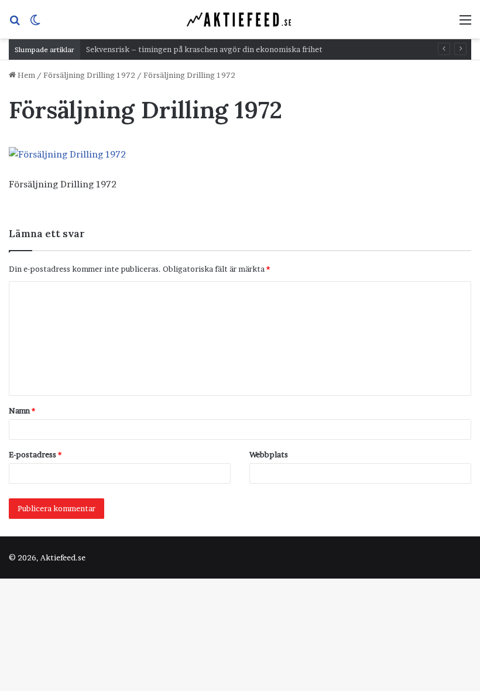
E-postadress (35, 454)
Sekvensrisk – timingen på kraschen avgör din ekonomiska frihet (204, 49)
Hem (25, 75)
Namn (22, 410)
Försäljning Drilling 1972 (89, 75)
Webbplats (268, 454)
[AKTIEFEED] (240, 19)
